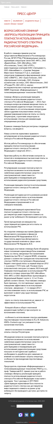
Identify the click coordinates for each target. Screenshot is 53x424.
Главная (6, 7)
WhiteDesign (33, 422)
